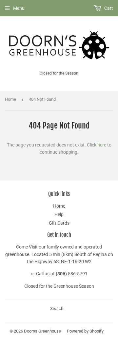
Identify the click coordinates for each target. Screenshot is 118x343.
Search (56, 308)
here (101, 144)
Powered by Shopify (85, 331)
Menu (19, 8)
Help (59, 214)
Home (10, 99)
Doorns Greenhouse (42, 331)
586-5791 (78, 273)
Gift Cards (59, 223)
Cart (108, 8)
